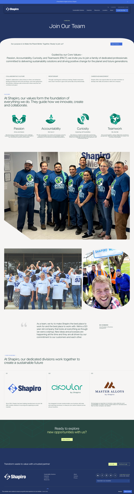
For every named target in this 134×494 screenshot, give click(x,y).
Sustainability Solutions (78, 10)
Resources (97, 10)
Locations (105, 10)
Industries (89, 10)
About (111, 10)
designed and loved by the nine (120, 489)
